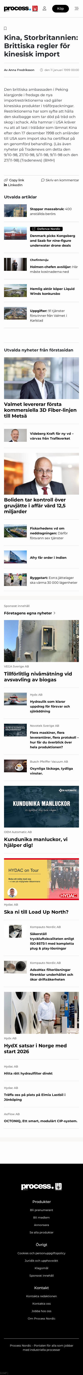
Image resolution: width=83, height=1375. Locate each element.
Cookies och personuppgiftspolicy (41, 1253)
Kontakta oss (41, 1303)
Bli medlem (41, 1217)
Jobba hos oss (41, 1311)
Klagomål (41, 1268)
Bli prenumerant (41, 1210)
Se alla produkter (42, 1232)
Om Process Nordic (41, 1318)
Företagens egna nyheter (28, 613)
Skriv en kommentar (62, 180)
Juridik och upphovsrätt (41, 1260)
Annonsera (41, 1225)
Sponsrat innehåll (41, 1275)
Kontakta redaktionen (41, 1296)
